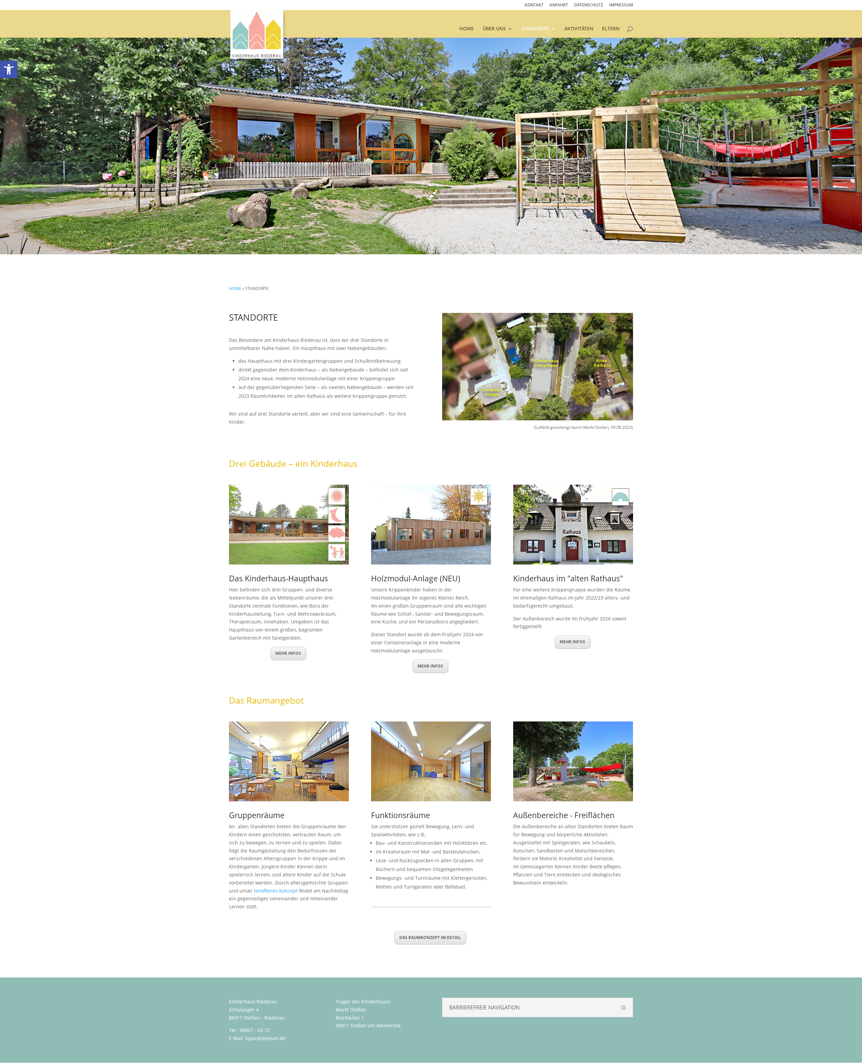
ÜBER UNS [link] (494, 29)
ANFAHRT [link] (559, 5)
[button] (537, 1007)
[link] (9, 69)
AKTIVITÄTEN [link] (578, 29)
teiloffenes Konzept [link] (276, 891)
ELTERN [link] (611, 29)
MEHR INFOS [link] (288, 653)
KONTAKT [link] (534, 5)
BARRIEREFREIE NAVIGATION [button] (484, 1007)
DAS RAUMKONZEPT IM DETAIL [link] (430, 937)
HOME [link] (466, 29)
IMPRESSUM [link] (621, 5)
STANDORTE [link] (535, 29)
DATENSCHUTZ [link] (588, 5)
